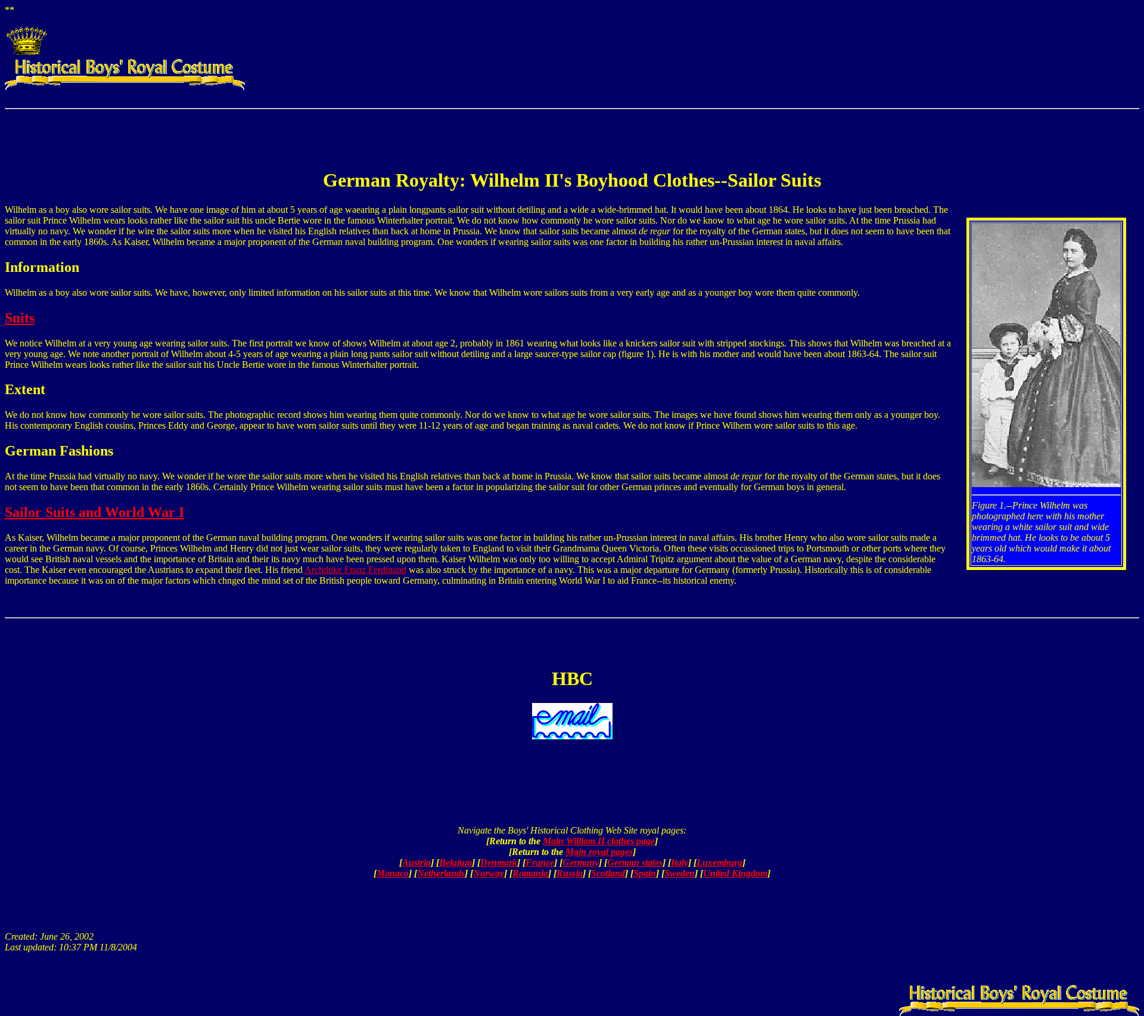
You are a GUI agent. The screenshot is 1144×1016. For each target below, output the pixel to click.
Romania (530, 873)
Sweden (679, 873)
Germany (580, 862)
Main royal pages (599, 852)
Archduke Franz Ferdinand (355, 570)
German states (635, 862)
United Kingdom (735, 873)
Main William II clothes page (599, 841)
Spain (644, 873)
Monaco (393, 873)
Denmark (498, 862)
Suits (20, 318)
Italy (679, 862)
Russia (570, 873)
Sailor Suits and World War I (94, 512)
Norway (488, 873)
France (540, 862)
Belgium (455, 862)
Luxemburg (719, 862)
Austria (416, 862)
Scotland (608, 873)
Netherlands (441, 873)
